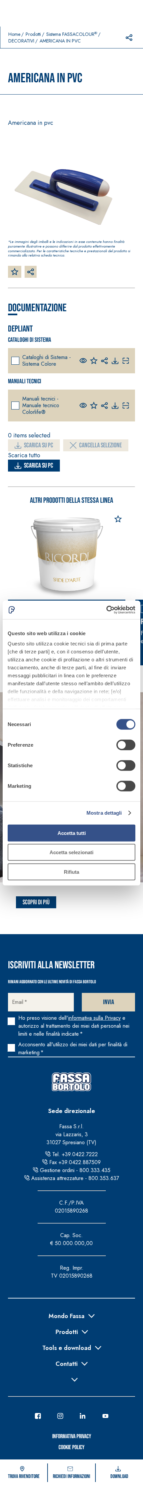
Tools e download (66, 1347)
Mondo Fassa (66, 1315)
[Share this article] (129, 37)
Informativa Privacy (71, 1436)
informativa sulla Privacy (94, 1018)
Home (14, 34)
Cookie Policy (71, 1447)
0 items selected (29, 435)
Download (119, 1476)
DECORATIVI (21, 40)
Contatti (66, 1363)
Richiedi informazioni (71, 1476)
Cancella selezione (100, 445)
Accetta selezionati (71, 852)
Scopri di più (36, 902)
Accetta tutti (72, 833)
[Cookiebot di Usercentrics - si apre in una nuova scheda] (106, 610)
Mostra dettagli (104, 813)
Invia (108, 1002)
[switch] (125, 744)
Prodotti (33, 34)
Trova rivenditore (24, 1476)
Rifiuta (71, 871)
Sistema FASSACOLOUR (71, 34)
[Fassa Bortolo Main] (71, 1082)
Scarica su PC (38, 445)
